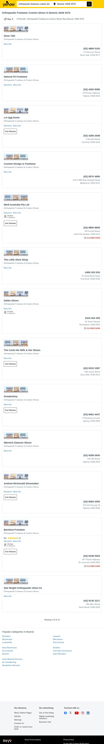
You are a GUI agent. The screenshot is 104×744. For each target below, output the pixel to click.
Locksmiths (7, 642)
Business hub (45, 722)
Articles (17, 716)
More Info (8, 44)
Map (9, 19)
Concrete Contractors (62, 651)
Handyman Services (11, 665)
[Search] (89, 4)
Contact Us (19, 723)
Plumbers (6, 636)
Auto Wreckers (59, 654)
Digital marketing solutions (46, 717)
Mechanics (58, 639)
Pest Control (58, 642)
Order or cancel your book (23, 728)
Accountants (7, 651)
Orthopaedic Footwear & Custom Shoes (21, 39)
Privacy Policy (68, 740)
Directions (8, 85)
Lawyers (56, 636)
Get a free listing (46, 713)
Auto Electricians (9, 648)
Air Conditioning (9, 662)
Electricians (7, 639)
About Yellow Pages (23, 713)
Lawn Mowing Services (12, 659)
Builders (56, 648)
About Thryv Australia (33, 740)
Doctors (5, 654)
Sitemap (17, 720)
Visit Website (10, 131)
